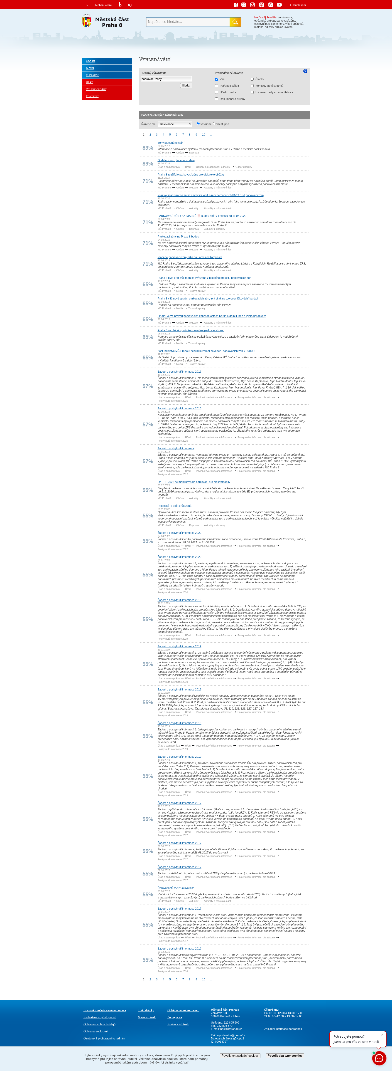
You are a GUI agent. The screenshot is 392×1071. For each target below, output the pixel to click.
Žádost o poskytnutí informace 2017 (179, 803)
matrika (258, 27)
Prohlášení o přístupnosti (99, 1017)
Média (90, 68)
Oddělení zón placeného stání (176, 160)
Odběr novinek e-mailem (183, 1010)
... (211, 134)
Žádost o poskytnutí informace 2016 (179, 371)
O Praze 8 (92, 75)
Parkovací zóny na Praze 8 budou (178, 236)
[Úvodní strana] (107, 22)
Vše (222, 79)
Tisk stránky (146, 1010)
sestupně (206, 124)
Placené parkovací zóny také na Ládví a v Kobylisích (190, 257)
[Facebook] (236, 5)
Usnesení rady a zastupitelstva (274, 92)
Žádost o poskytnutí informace (176, 448)
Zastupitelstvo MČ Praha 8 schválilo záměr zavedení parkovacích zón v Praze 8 (206, 351)
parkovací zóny (286, 20)
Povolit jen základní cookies (240, 1055)
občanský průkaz (264, 20)
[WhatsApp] (272, 5)
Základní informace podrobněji (283, 1029)
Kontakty (92, 96)
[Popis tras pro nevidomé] (120, 5)
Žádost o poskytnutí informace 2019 (179, 600)
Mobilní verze (103, 5)
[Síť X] (245, 5)
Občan (90, 61)
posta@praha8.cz (231, 1029)
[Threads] (263, 5)
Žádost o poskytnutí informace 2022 (179, 532)
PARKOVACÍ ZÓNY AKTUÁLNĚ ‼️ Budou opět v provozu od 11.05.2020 (202, 216)
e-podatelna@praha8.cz (231, 1035)
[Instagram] (254, 5)
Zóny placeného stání (171, 142)
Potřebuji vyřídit (229, 85)
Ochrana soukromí (95, 1031)
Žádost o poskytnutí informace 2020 (179, 557)
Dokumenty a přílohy (232, 99)
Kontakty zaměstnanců (269, 85)
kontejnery (277, 23)
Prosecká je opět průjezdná (174, 505)
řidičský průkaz (274, 27)
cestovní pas (262, 23)
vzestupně (222, 124)
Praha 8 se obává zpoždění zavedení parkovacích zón (191, 330)
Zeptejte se (174, 1017)
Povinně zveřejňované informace (104, 1010)
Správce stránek (178, 1024)
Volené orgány (96, 89)
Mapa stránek (147, 1017)
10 (203, 134)
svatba (288, 27)
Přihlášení (299, 5)
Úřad (89, 82)
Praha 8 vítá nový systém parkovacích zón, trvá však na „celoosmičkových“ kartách (208, 298)
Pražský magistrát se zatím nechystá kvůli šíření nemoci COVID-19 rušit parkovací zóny (211, 195)
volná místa (285, 17)
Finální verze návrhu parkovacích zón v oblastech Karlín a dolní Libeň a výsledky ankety (212, 316)
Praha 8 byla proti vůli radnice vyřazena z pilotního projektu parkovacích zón (204, 277)
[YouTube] (280, 5)
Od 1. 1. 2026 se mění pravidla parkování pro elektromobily (194, 482)
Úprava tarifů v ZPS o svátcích (176, 888)
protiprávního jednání (104, 1038)
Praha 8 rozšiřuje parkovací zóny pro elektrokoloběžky (191, 174)
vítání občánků (294, 23)
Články (259, 79)
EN (86, 5)
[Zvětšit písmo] (129, 5)
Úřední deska (228, 92)
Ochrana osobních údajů (99, 1024)
